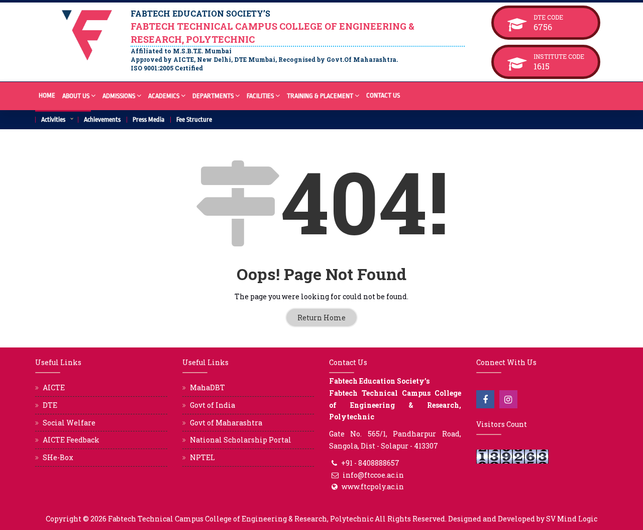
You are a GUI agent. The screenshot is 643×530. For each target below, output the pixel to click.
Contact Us (383, 95)
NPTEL (202, 457)
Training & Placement (320, 96)
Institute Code (558, 56)
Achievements (102, 119)
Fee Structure (194, 119)
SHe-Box (58, 457)
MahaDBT (207, 387)
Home (47, 95)
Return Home (321, 317)
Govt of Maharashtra (226, 422)
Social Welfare (69, 422)
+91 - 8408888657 (370, 463)
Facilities (260, 96)
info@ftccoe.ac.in (373, 475)
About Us (75, 96)
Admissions (118, 96)
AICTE (54, 387)
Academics (163, 96)
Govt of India (212, 405)
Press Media (148, 119)
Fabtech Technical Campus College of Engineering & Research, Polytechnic (240, 518)
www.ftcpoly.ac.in (373, 486)
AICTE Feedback (71, 440)
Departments (213, 96)
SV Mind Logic (571, 518)
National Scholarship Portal (240, 440)
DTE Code (558, 17)
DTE (50, 405)
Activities (53, 119)
